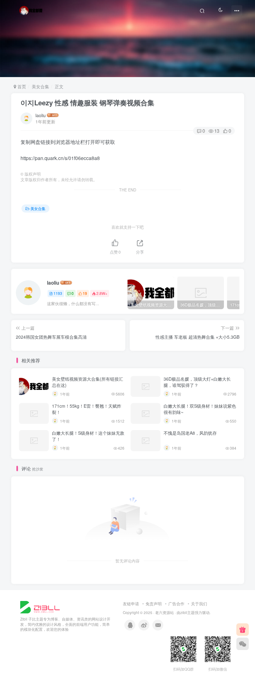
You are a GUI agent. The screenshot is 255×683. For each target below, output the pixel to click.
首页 (21, 86)
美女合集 (40, 86)
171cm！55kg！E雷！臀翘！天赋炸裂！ (86, 409)
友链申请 (131, 604)
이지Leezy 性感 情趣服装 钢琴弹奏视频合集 (87, 103)
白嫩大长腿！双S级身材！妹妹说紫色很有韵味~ (200, 409)
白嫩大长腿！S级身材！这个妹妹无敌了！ (88, 436)
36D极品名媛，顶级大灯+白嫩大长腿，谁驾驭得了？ (197, 382)
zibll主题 (187, 612)
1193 (57, 293)
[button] (247, 74)
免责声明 (154, 604)
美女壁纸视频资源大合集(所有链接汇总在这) (87, 382)
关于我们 (199, 604)
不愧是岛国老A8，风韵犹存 (190, 433)
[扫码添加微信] (242, 644)
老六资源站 (164, 612)
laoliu (40, 115)
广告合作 (176, 604)
